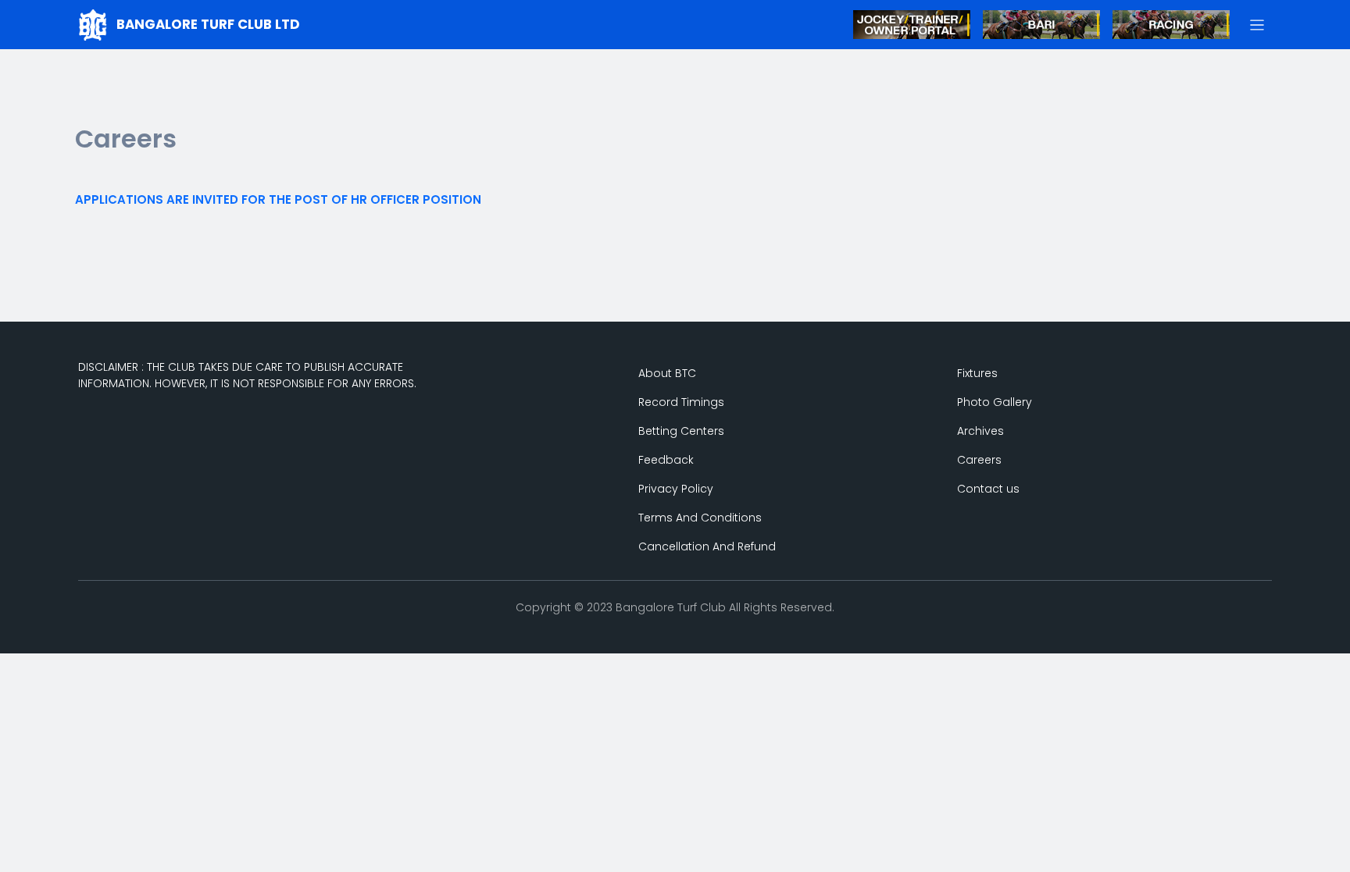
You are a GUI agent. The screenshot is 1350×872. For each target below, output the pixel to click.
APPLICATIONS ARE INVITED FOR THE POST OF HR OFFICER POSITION (278, 199)
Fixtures (977, 373)
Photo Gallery (994, 402)
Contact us (988, 489)
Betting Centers (681, 431)
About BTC (667, 373)
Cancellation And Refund (707, 546)
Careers (979, 460)
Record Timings (681, 402)
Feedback (666, 460)
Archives (980, 431)
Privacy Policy (675, 489)
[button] (1257, 24)
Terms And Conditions (700, 517)
